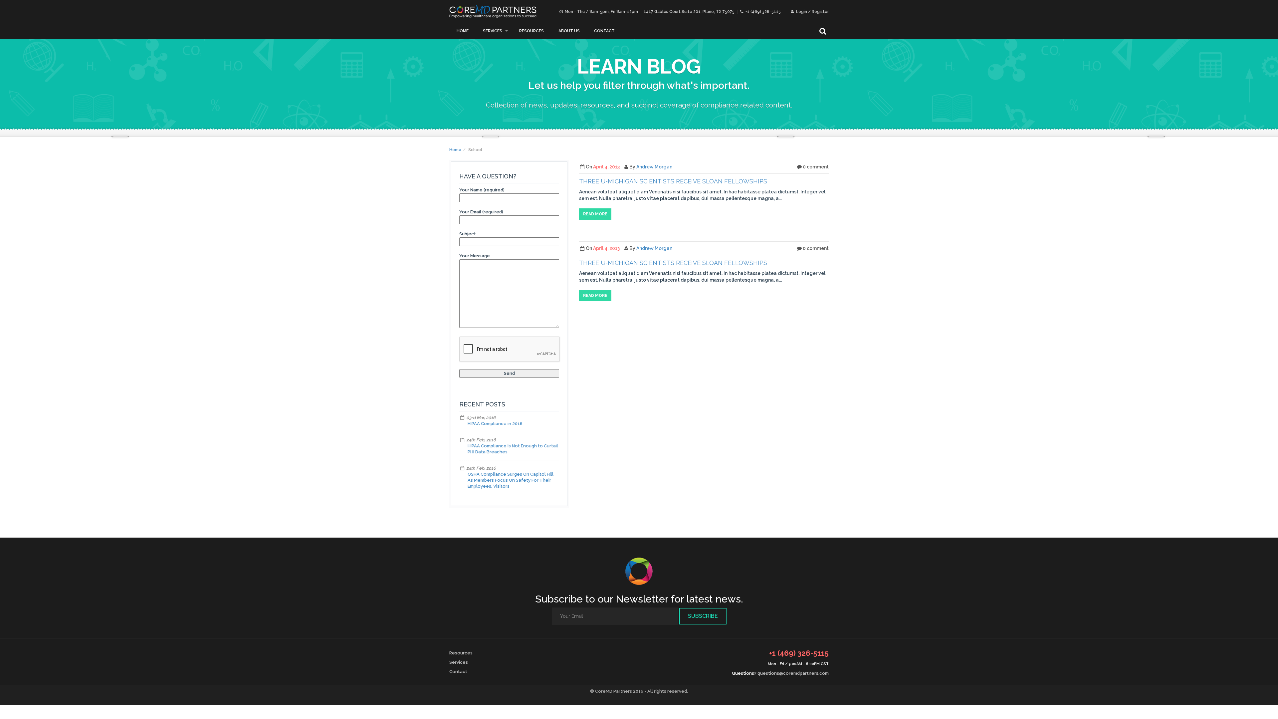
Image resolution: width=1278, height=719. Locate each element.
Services (492, 31)
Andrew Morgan (654, 166)
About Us (569, 31)
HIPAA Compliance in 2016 (495, 423)
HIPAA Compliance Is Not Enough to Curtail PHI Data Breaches (513, 448)
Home (463, 31)
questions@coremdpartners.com (793, 673)
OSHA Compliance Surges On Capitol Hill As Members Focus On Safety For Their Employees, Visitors (510, 480)
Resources (531, 31)
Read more (595, 214)
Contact (604, 31)
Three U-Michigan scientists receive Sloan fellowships (673, 181)
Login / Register (812, 11)
